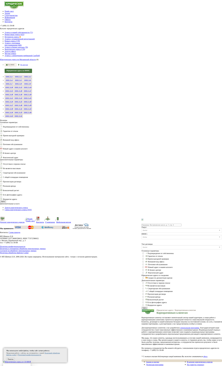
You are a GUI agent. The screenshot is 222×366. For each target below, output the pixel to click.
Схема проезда (14, 232)
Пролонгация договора (12, 182)
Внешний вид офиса (11, 140)
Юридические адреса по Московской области (18, 60)
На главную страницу (195, 365)
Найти (3, 201)
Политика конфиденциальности (12, 247)
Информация (10, 18)
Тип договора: (147, 244)
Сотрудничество (11, 15)
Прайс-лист (9, 11)
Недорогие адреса (10, 199)
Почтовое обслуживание (12, 144)
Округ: (144, 227)
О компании (50, 222)
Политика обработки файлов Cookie (14, 253)
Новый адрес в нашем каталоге (15, 149)
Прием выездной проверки (13, 136)
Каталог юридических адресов (12, 222)
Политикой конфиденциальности (29, 355)
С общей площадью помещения (15, 177)
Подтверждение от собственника (16, 127)
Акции (7, 13)
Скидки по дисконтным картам (160, 278)
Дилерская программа (154, 365)
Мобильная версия (63, 222)
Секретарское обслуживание (14, 173)
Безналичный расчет (11, 190)
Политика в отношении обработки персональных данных (23, 249)
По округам (24, 65)
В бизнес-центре (9, 153)
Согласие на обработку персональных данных (18, 251)
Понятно (10, 359)
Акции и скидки (152, 362)
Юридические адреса (165, 310)
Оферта (8, 20)
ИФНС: (145, 234)
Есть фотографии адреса (12, 195)
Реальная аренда (9, 186)
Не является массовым (12, 168)
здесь (205, 356)
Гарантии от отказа (10, 131)
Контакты (8, 22)
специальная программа (189, 328)
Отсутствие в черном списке (14, 164)
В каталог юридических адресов (200, 362)
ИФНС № (9, 76)
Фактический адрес (10, 158)
